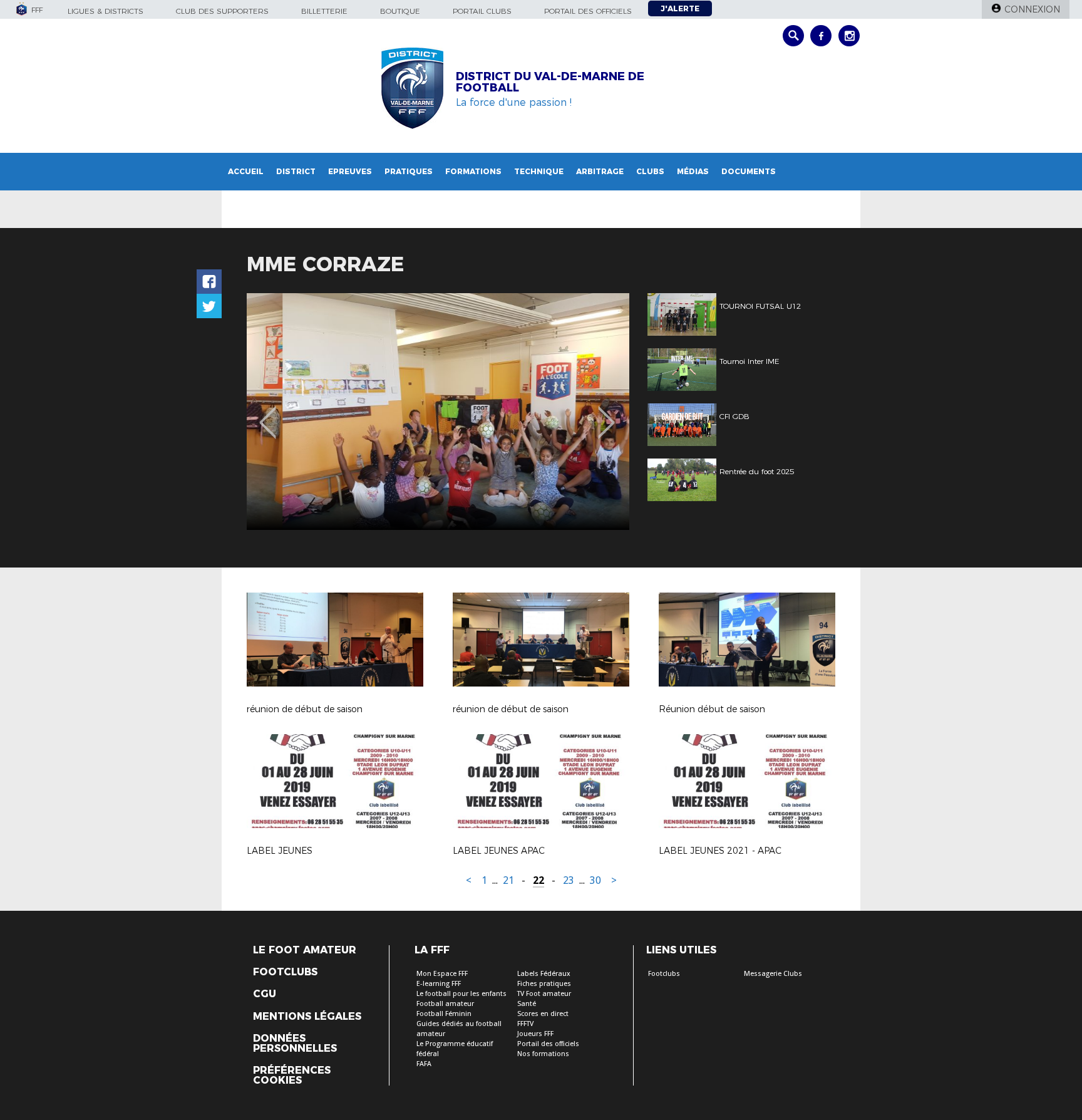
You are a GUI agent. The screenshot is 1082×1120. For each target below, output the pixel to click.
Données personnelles (295, 1044)
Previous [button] (268, 413)
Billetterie (324, 11)
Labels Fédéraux (543, 974)
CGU (264, 994)
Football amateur (445, 1004)
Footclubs (285, 972)
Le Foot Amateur (304, 950)
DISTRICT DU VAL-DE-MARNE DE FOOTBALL (550, 82)
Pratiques (408, 171)
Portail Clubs (482, 11)
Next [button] (606, 413)
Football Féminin (443, 1014)
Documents (748, 171)
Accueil (246, 171)
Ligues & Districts (105, 11)
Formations (473, 171)
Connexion (1032, 9)
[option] (438, 411)
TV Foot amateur (544, 994)
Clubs (650, 171)
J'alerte (680, 8)
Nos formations (543, 1054)
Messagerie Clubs (773, 974)
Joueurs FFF (535, 1034)
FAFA (423, 1064)
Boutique (400, 11)
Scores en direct (543, 1014)
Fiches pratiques (544, 984)
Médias (693, 171)
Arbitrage (600, 171)
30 (595, 880)
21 (508, 880)
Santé (526, 1004)
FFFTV (525, 1024)
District (296, 171)
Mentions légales (307, 1017)
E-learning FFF (438, 984)
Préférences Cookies (292, 1076)
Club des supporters (222, 11)
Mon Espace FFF (442, 974)
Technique (539, 171)
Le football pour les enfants (461, 994)
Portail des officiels (588, 11)
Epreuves (350, 171)
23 (568, 880)
